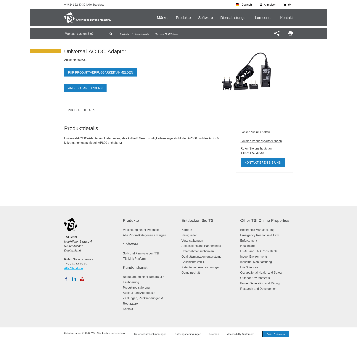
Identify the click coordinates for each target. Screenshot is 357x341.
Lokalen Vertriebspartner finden (261, 141)
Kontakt (286, 18)
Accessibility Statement (240, 333)
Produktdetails (81, 110)
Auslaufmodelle (142, 34)
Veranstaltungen (192, 240)
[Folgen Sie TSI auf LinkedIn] (74, 279)
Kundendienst (135, 267)
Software (205, 18)
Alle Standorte (95, 4)
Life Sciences (249, 267)
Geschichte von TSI (194, 262)
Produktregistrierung (136, 287)
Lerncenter (264, 18)
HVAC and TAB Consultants (258, 251)
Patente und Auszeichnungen (200, 267)
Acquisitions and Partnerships (201, 245)
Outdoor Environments (255, 278)
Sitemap (214, 333)
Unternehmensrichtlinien (197, 251)
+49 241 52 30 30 (75, 4)
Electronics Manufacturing (257, 229)
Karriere (186, 229)
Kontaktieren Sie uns (263, 162)
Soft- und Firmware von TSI (141, 253)
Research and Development (258, 288)
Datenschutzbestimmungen (150, 333)
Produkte (183, 18)
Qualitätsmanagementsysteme (201, 256)
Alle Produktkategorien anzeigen (144, 235)
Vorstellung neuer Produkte (141, 229)
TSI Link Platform (134, 258)
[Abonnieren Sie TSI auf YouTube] (82, 279)
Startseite (124, 34)
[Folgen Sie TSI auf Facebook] (66, 279)
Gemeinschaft (190, 272)
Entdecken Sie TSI (198, 220)
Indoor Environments (254, 256)
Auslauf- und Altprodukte (139, 292)
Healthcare (247, 245)
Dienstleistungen (233, 18)
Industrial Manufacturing (256, 262)
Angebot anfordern (85, 88)
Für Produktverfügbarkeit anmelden (100, 72)
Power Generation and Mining (260, 283)
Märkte (162, 18)
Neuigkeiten (189, 235)
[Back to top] (352, 336)
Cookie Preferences (276, 334)
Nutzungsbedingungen (188, 333)
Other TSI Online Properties (264, 220)
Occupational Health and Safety (261, 272)
